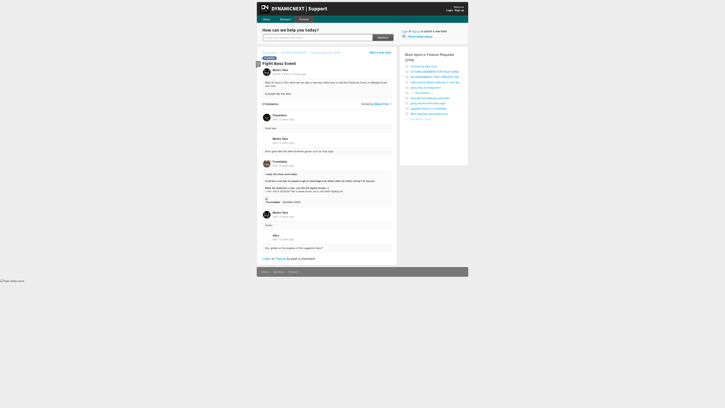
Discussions (269, 52)
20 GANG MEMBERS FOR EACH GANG (435, 71)
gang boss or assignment (426, 87)
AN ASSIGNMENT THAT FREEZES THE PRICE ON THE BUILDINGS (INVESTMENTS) (462, 77)
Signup (416, 31)
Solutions (285, 19)
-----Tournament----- (422, 93)
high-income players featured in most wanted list (439, 82)
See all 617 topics (420, 119)
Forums (304, 19)
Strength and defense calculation (430, 98)
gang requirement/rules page (428, 103)
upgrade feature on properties (429, 108)
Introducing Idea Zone (424, 66)
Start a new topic (380, 52)
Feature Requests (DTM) (326, 52)
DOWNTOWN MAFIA (293, 52)
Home (266, 19)
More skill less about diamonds (429, 114)
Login (404, 31)
